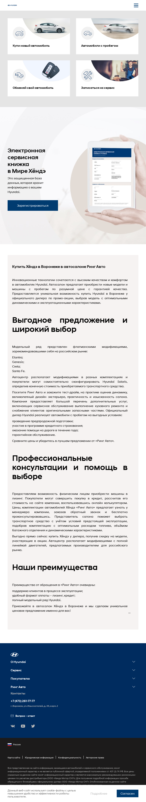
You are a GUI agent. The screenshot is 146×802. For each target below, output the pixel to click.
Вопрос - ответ (25, 715)
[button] (14, 655)
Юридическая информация (39, 757)
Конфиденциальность (69, 757)
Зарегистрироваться (32, 205)
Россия (17, 744)
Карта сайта (14, 757)
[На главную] (12, 5)
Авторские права (95, 757)
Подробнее (98, 793)
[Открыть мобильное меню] (136, 5)
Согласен (128, 793)
